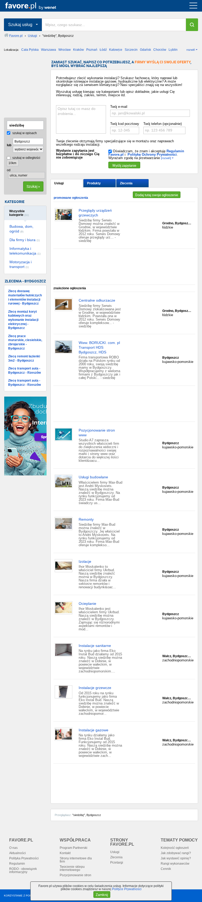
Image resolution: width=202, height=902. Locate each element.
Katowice (115, 50)
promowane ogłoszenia (71, 197)
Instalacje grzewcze (95, 688)
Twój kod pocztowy (124, 123)
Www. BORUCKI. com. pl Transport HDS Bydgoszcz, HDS (99, 347)
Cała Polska (30, 50)
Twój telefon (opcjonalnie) (162, 123)
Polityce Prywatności (127, 889)
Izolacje (85, 561)
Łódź (103, 50)
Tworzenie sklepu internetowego (72, 868)
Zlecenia (126, 183)
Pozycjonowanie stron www (97, 432)
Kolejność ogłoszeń (175, 848)
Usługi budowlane (93, 477)
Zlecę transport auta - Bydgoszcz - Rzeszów (24, 370)
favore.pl (36, 5)
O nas (13, 848)
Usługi (59, 183)
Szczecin (131, 50)
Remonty (86, 519)
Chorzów (159, 50)
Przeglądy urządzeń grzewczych (95, 212)
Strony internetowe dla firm (76, 860)
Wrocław (64, 50)
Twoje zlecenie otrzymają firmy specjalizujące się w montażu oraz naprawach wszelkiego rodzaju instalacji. (115, 142)
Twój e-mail (118, 106)
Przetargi (116, 862)
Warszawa (48, 50)
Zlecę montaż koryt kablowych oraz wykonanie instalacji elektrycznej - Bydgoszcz (23, 320)
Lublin (173, 50)
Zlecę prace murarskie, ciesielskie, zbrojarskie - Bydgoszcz (25, 342)
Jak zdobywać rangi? (176, 853)
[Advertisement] (30, 86)
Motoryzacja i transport (20, 264)
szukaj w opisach (24, 133)
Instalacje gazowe (93, 730)
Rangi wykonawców (175, 863)
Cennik (166, 869)
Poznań (91, 50)
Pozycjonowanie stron (75, 875)
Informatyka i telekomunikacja (25, 250)
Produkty (94, 183)
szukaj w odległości (26, 157)
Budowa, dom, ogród (21, 228)
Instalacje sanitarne (95, 645)
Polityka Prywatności (24, 858)
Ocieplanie (87, 603)
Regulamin (17, 863)
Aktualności (17, 853)
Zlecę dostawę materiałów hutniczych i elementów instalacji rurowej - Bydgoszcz (25, 297)
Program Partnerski (73, 848)
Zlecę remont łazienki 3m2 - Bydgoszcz (24, 358)
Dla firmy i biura (24, 240)
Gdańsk (145, 50)
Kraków (78, 50)
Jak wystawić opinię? (176, 858)
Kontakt (65, 853)
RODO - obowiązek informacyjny (23, 870)
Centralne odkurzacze (97, 300)
